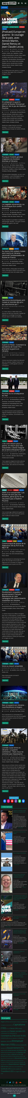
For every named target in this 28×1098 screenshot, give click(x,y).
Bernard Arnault (13, 1021)
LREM (10, 1054)
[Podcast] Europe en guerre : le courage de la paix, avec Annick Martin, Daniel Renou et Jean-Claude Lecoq (13, 39)
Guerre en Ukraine (6, 116)
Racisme (20, 506)
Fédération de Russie (6, 114)
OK (14, 1095)
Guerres (16, 57)
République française (6, 405)
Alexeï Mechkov (15, 261)
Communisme (5, 1033)
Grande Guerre (15, 114)
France (20, 55)
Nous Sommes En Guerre (10, 1060)
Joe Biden (9, 760)
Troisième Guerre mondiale (8, 120)
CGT (7, 1028)
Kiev (3, 169)
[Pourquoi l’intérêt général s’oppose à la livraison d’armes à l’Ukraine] (14, 138)
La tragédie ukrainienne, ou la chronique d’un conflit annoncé (13, 206)
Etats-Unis (19, 212)
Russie (8, 118)
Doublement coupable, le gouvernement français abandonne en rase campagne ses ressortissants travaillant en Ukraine (14, 596)
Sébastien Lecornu (6, 63)
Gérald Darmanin (13, 1050)
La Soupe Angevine (14, 27)
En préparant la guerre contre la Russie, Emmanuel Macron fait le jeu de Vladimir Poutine (14, 105)
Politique (22, 27)
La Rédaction (15, 49)
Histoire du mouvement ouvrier (9, 1052)
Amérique (17, 51)
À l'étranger (5, 27)
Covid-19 (13, 355)
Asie (12, 53)
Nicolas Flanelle (15, 210)
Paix (10, 61)
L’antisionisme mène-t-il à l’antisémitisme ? (18, 952)
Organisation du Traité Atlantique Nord (10, 403)
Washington (14, 171)
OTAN (12, 116)
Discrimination (15, 504)
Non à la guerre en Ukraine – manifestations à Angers (13, 706)
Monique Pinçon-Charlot (7, 1056)
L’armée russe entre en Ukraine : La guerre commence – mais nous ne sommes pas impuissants (12, 750)
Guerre (20, 114)
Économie (5, 297)
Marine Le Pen (17, 1054)
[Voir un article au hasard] (25, 3)
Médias (11, 248)
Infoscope (4, 1054)
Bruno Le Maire (22, 1021)
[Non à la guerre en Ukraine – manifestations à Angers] (14, 687)
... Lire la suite (20, 827)
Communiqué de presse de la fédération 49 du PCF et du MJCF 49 (13, 545)
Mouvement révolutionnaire (8, 1058)
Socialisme (19, 1066)
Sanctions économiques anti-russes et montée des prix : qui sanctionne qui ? (13, 302)
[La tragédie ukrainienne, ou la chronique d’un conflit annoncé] (14, 187)
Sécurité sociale (16, 1069)
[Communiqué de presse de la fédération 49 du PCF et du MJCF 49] (14, 525)
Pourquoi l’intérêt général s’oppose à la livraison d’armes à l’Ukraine (12, 159)
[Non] (26, 1092)
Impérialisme (5, 59)
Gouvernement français (7, 606)
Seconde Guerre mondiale (16, 63)
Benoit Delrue (15, 110)
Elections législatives (14, 1038)
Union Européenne (19, 120)
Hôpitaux (22, 1052)
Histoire (20, 57)
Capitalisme (15, 53)
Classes (17, 165)
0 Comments (6, 51)
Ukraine (4, 29)
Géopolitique (15, 214)
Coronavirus (8, 1035)
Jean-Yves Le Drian (17, 606)
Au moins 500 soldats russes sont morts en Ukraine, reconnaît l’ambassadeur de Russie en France (13, 254)
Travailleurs (11, 169)
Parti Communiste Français (18, 553)
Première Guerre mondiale (17, 61)
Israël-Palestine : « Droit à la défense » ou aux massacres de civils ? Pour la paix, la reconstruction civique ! (20, 975)
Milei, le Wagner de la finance (19, 853)
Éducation (10, 490)
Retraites (7, 1066)
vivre (7, 672)
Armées (8, 53)
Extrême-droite (20, 1045)
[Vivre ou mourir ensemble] (14, 648)
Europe (16, 55)
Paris (19, 760)
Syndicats (6, 1069)
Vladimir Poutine (18, 65)
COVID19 (4, 1038)
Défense (21, 165)
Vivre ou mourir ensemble (12, 666)
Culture (4, 490)
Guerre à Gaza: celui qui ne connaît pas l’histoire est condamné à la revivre (19, 876)
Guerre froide (10, 57)
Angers (4, 541)
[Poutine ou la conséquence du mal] (14, 375)
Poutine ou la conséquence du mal (13, 394)
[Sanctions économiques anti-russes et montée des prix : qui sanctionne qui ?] (14, 282)
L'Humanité (8, 455)
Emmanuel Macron (10, 55)
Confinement (13, 1033)
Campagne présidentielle (7, 1025)
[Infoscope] (9, 3)
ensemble (14, 670)
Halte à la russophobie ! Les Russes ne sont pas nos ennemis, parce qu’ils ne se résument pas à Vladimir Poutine (13, 496)
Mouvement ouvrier (19, 1056)
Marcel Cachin (20, 455)
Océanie (4, 61)
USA (21, 216)
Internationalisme (12, 59)
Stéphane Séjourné (6, 65)
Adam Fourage (14, 306)
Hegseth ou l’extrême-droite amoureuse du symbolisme (19, 811)
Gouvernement (11, 401)
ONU (7, 61)
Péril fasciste (4, 1064)
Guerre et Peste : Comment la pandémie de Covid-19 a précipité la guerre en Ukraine (14, 348)
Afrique (13, 51)
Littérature (13, 455)
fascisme (4, 1048)
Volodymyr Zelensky (6, 67)
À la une (11, 154)
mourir (18, 670)
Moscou (6, 169)
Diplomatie (14, 112)
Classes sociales (17, 1031)
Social (15, 541)
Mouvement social (21, 59)
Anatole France (15, 453)
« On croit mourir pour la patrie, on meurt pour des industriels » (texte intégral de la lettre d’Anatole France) (13, 446)
